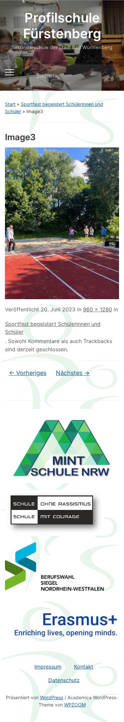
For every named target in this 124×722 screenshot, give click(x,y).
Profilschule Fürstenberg (62, 26)
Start (10, 104)
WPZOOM (75, 704)
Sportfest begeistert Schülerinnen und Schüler (53, 328)
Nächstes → (73, 372)
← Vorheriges (27, 372)
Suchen (108, 76)
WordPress (51, 697)
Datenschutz (64, 680)
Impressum (48, 666)
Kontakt (83, 666)
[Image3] (62, 222)
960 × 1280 (97, 309)
